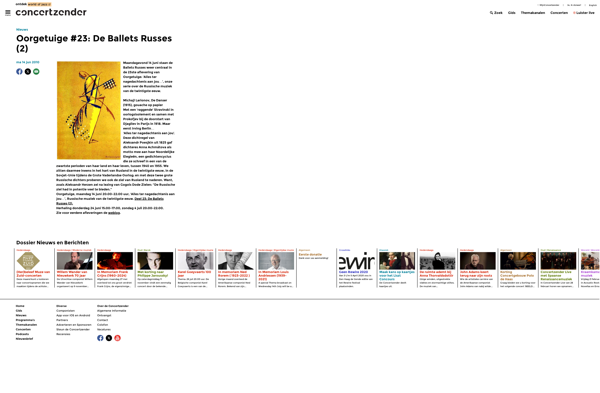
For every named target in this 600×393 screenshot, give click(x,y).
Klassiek (383, 250)
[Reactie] (36, 72)
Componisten (65, 310)
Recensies (63, 334)
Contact (102, 320)
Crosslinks (344, 250)
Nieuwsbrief (24, 339)
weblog (114, 213)
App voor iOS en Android (73, 315)
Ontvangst (104, 315)
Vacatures (104, 329)
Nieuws (22, 29)
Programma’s (25, 320)
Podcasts (22, 334)
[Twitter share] (28, 72)
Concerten (559, 13)
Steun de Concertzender (73, 329)
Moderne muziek (81, 250)
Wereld (585, 250)
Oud (140, 250)
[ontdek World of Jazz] (39, 4)
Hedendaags (23, 250)
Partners (62, 320)
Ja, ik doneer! (574, 5)
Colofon (102, 324)
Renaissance (554, 250)
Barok (147, 250)
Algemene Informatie (111, 310)
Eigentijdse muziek (204, 250)
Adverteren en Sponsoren (73, 324)
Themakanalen (533, 13)
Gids (511, 13)
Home (20, 306)
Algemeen (304, 250)
